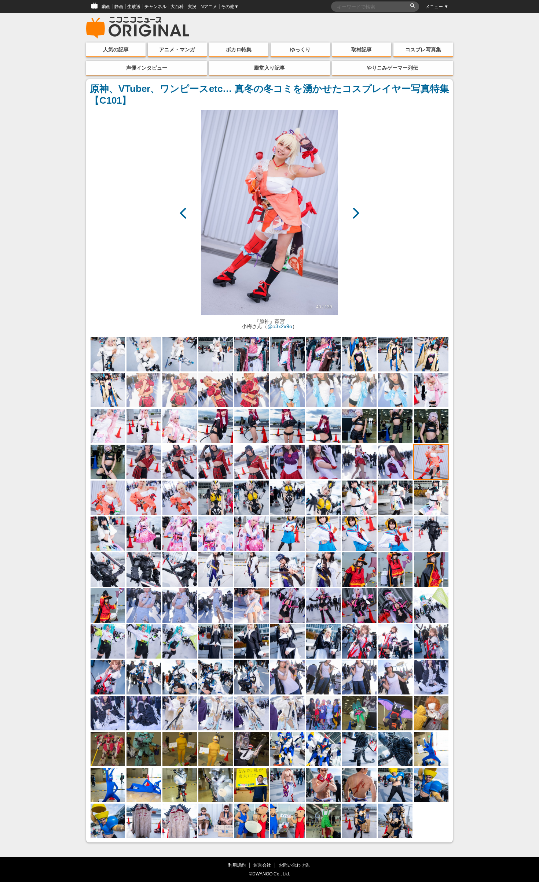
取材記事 (361, 49)
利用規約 (237, 865)
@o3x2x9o (279, 326)
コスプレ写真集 (423, 49)
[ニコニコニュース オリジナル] (138, 28)
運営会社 (262, 865)
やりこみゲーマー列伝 (392, 68)
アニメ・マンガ (177, 49)
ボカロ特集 (239, 49)
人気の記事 (116, 49)
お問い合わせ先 (294, 865)
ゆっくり (300, 49)
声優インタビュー (146, 68)
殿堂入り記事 (269, 68)
